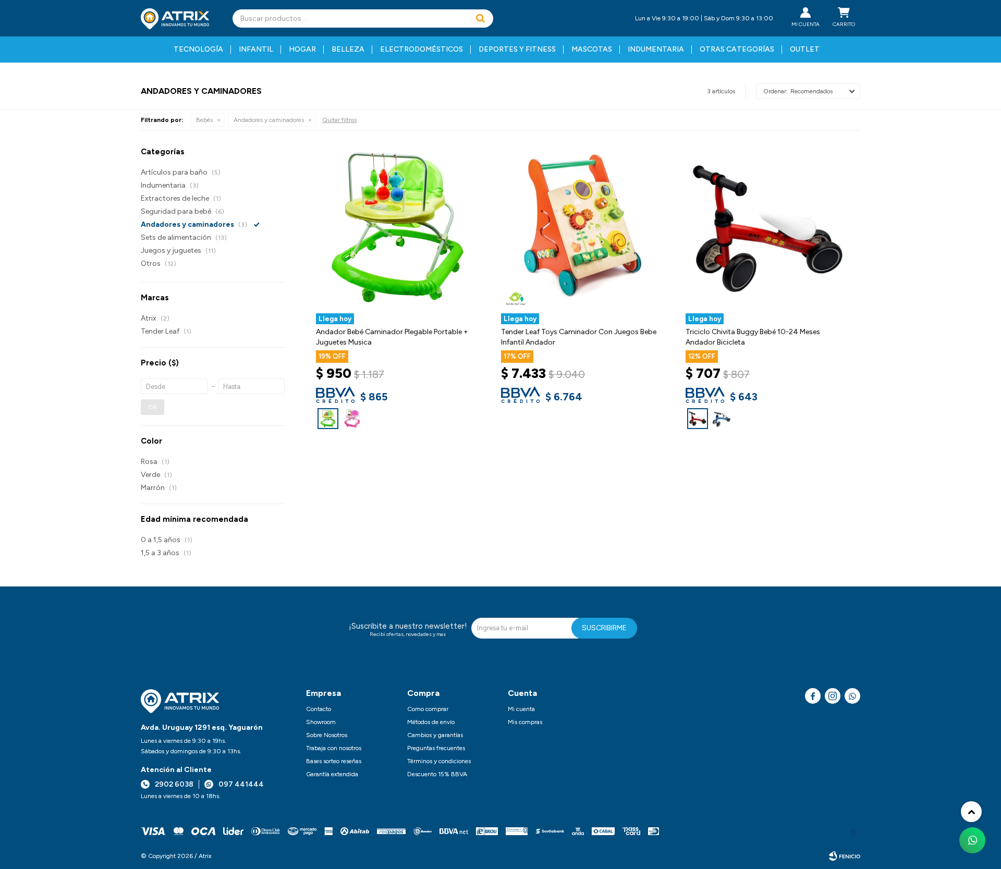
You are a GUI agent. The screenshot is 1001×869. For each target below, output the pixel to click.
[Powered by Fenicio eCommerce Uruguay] (844, 856)
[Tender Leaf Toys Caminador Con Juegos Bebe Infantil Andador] (583, 228)
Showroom (321, 722)
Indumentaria (656, 49)
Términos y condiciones (439, 761)
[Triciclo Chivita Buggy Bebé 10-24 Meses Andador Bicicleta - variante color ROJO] (768, 228)
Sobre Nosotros (326, 735)
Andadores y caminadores (269, 120)
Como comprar (427, 709)
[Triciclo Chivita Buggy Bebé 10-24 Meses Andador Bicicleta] (697, 418)
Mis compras (525, 722)
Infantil (256, 49)
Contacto (318, 709)
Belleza (348, 49)
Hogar (302, 49)
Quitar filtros (339, 120)
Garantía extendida (332, 774)
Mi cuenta (521, 709)
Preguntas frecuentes (436, 748)
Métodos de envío (431, 722)
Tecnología (198, 49)
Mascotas (591, 49)
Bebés (204, 120)
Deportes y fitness (517, 49)
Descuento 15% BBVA (437, 774)
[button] (480, 18)
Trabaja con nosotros (333, 748)
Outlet (805, 49)
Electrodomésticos (421, 49)
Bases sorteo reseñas (333, 761)
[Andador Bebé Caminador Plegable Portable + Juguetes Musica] (328, 418)
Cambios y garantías (435, 735)
